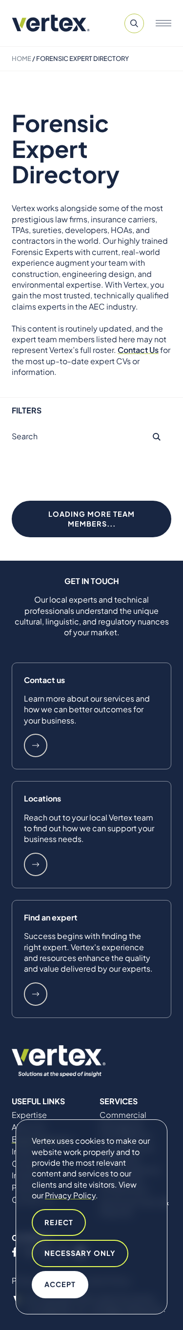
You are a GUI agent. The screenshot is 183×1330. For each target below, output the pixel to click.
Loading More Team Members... (91, 518)
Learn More (35, 745)
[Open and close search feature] (134, 23)
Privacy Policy (70, 1195)
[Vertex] (51, 23)
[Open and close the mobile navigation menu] (163, 23)
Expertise (29, 1115)
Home (21, 58)
